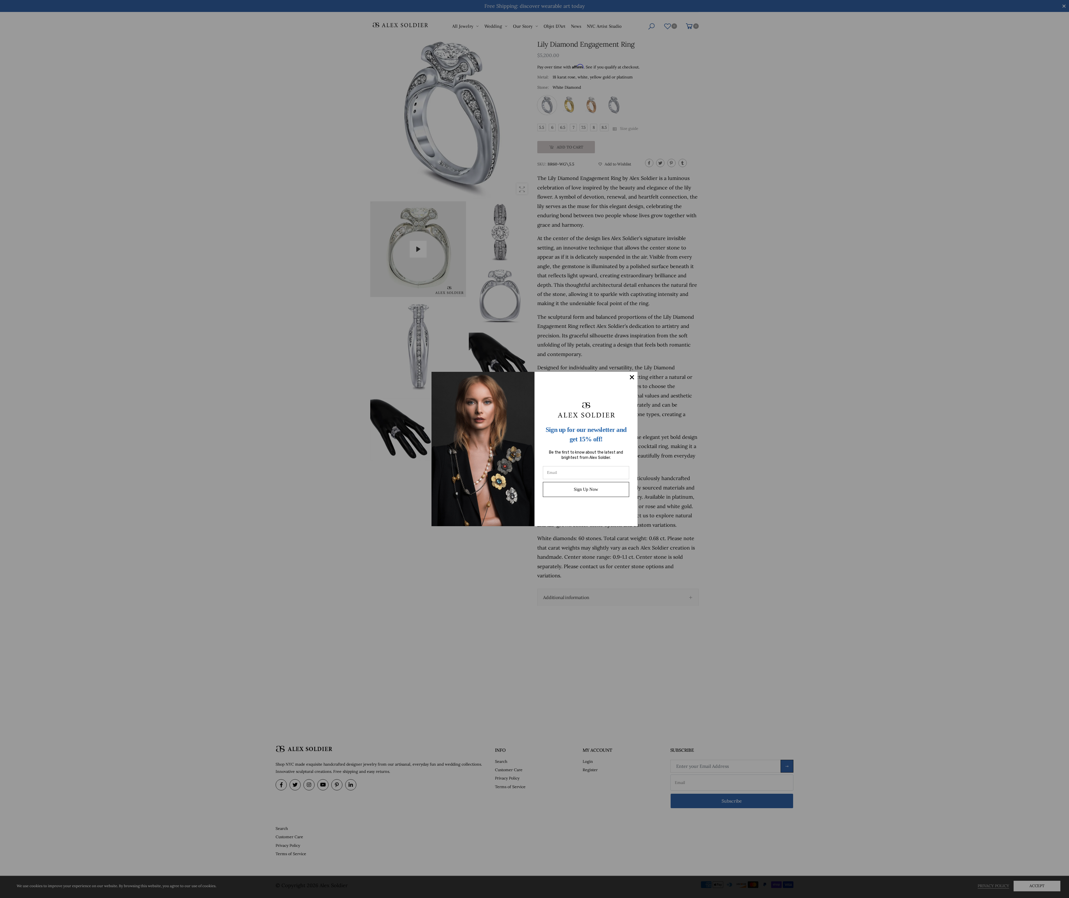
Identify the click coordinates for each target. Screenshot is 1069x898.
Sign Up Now (586, 489)
